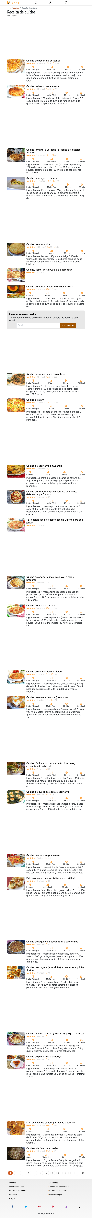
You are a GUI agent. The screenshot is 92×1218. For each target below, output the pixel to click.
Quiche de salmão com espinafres (45, 374)
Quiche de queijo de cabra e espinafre (47, 791)
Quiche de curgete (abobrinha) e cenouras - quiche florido (55, 969)
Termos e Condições (58, 1190)
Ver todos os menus (17, 1190)
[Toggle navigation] (82, 2)
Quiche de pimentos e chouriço (43, 1056)
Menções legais (55, 1194)
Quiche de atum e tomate (40, 605)
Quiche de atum (35, 399)
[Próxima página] (76, 1173)
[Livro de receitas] (36, 3)
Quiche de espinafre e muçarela (44, 465)
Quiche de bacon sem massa (42, 86)
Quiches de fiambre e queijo (42, 1148)
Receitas (12, 1183)
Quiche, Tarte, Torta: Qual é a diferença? (49, 269)
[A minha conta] (50, 3)
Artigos (12, 1198)
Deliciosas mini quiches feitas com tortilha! (50, 878)
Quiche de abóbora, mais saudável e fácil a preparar (50, 578)
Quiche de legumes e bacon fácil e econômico (52, 941)
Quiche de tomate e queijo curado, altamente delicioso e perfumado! (51, 493)
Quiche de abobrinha (38, 244)
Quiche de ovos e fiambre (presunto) (47, 697)
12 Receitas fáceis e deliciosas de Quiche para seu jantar (54, 521)
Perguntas (13, 1194)
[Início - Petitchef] (8, 8)
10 (65, 1173)
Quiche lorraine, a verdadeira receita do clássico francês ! (53, 151)
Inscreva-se (67, 325)
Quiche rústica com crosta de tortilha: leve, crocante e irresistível (50, 764)
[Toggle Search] (66, 3)
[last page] (83, 1173)
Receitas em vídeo (16, 1187)
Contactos (53, 1183)
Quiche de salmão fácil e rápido (44, 671)
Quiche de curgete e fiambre (42, 178)
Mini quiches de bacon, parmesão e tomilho (51, 1122)
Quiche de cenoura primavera (43, 855)
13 (71, 1173)
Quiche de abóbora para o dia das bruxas (49, 286)
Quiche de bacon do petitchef (43, 60)
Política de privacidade (59, 1187)
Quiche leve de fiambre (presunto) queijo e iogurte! (55, 1033)
